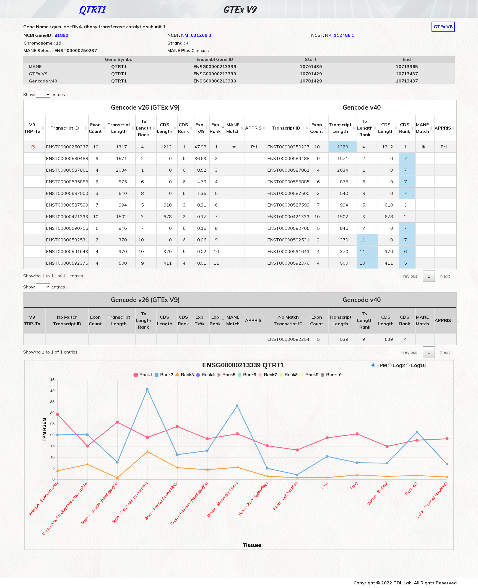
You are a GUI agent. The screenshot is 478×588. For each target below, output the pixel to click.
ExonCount (95, 128)
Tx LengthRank (143, 127)
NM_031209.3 (196, 35)
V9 (32, 128)
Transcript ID (64, 128)
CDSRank (183, 128)
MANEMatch (233, 128)
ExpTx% (199, 128)
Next (445, 276)
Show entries (44, 94)
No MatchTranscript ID (67, 320)
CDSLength (164, 128)
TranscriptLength (118, 128)
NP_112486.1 (339, 35)
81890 (61, 35)
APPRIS (253, 128)
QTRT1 (92, 9)
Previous (408, 276)
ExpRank (215, 128)
